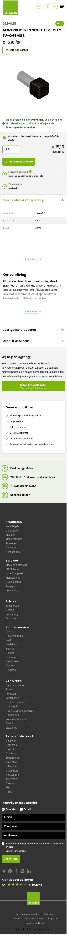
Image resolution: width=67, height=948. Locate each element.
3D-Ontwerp (13, 569)
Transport (11, 586)
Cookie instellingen (35, 923)
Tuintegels (12, 543)
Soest (9, 792)
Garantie (10, 665)
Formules (11, 693)
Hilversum (11, 766)
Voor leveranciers (16, 719)
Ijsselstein (11, 779)
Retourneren (13, 661)
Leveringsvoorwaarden (27, 914)
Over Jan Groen (15, 685)
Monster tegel (13, 577)
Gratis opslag (13, 582)
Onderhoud (12, 618)
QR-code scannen (16, 702)
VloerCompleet (14, 573)
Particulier (11, 809)
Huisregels (12, 706)
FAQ (8, 640)
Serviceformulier (15, 636)
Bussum (10, 783)
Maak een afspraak (16, 565)
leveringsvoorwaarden (20, 127)
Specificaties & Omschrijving (23, 200)
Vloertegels (12, 530)
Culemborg (12, 770)
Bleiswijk (11, 740)
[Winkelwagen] (55, 6)
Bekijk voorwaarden (16, 851)
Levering (11, 657)
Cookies (16, 918)
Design (10, 610)
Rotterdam (12, 745)
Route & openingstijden (19, 710)
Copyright (53, 918)
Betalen (10, 648)
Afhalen (10, 652)
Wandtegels (12, 526)
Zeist (8, 787)
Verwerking (12, 590)
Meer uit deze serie (16, 341)
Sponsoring (12, 715)
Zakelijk (10, 723)
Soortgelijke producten (19, 330)
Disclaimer (49, 914)
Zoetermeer (12, 757)
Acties (9, 689)
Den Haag (11, 753)
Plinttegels (12, 547)
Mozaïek (10, 534)
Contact (10, 631)
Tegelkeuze (12, 605)
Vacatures (11, 727)
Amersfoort (12, 762)
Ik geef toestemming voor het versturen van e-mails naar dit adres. (35, 847)
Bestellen (11, 644)
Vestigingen (12, 698)
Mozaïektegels (14, 539)
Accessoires (13, 552)
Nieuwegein (13, 774)
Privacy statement (34, 918)
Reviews (11, 670)
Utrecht (10, 749)
